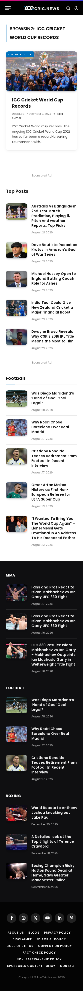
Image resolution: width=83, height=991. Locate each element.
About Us (16, 933)
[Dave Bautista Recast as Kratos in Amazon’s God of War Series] (16, 250)
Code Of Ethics (19, 946)
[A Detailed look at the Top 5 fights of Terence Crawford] (16, 842)
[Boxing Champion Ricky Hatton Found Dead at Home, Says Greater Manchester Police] (16, 871)
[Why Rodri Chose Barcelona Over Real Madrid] (16, 427)
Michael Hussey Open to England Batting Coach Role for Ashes (53, 278)
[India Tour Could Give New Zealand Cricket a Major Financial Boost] (16, 308)
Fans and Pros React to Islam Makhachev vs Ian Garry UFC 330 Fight (53, 592)
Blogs (33, 933)
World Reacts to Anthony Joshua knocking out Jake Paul (54, 812)
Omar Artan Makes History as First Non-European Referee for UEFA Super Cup (50, 492)
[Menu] (8, 8)
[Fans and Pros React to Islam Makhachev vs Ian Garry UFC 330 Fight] (16, 592)
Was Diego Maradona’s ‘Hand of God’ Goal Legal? (52, 398)
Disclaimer (22, 939)
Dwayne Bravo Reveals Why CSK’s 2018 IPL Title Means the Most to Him (52, 336)
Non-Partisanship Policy (39, 959)
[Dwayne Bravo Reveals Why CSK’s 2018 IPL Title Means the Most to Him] (16, 337)
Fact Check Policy (39, 953)
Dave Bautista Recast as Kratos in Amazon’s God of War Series (54, 249)
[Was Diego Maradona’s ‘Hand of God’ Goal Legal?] (16, 398)
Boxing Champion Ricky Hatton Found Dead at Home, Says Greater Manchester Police (52, 872)
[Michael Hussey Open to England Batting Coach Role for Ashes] (16, 279)
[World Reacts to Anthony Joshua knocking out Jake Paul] (16, 813)
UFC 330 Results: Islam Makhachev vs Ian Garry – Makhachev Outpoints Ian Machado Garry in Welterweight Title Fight (53, 655)
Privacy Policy (57, 933)
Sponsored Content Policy (31, 966)
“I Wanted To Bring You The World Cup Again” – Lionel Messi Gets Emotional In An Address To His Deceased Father (53, 528)
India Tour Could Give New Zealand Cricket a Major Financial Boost (52, 307)
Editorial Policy (51, 939)
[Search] (68, 8)
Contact (68, 966)
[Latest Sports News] (41, 8)
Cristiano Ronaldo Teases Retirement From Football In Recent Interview (54, 458)
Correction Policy (55, 946)
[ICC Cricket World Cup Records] (41, 71)
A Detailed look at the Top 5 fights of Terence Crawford (52, 841)
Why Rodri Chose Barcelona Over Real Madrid (50, 427)
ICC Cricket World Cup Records (37, 103)
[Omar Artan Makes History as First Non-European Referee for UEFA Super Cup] (16, 490)
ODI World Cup (20, 54)
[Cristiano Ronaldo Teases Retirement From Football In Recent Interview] (16, 456)
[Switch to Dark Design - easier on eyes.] (75, 8)
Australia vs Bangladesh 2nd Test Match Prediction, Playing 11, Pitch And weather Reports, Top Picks (54, 216)
